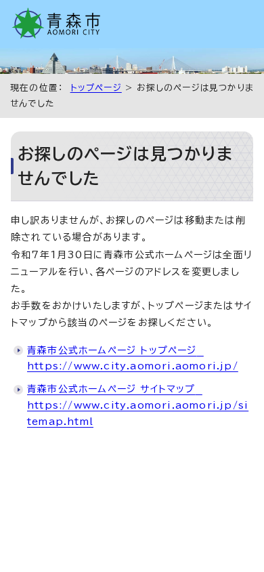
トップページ (96, 87)
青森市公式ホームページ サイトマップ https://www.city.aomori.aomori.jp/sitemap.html (137, 405)
